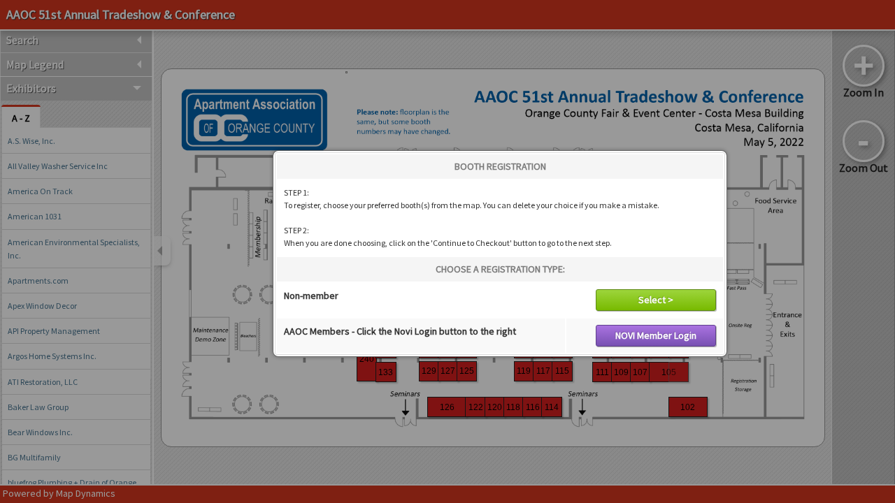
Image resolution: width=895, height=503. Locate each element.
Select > (655, 299)
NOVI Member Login (655, 335)
